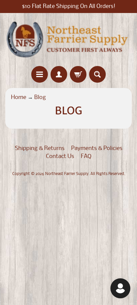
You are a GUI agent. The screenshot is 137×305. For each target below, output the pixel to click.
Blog (40, 97)
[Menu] (39, 74)
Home (18, 97)
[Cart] (78, 74)
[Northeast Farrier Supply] (68, 39)
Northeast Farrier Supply (66, 174)
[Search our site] (97, 74)
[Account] (59, 74)
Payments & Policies (96, 148)
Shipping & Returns (40, 148)
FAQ (86, 156)
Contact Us (60, 156)
